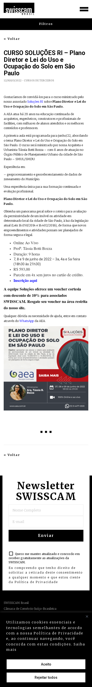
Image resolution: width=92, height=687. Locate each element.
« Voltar (12, 39)
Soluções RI (35, 101)
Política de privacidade (43, 649)
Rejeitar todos (46, 677)
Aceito (46, 664)
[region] (46, 649)
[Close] (87, 617)
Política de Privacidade (36, 582)
